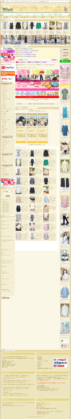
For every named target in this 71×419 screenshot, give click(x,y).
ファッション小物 (6, 119)
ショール (4, 122)
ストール (4, 124)
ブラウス (4, 95)
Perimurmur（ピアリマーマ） (7, 262)
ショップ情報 (15, 17)
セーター (4, 92)
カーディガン (5, 91)
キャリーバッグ (5, 142)
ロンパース (4, 170)
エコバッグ (4, 148)
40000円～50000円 (5, 208)
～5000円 (3, 201)
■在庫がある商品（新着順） (38, 103)
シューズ (20, 109)
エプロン (4, 106)
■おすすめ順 (47, 103)
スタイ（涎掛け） (5, 174)
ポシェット (4, 144)
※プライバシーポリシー (41, 414)
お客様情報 (6, 17)
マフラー (4, 125)
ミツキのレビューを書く (6, 290)
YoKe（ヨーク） (5, 284)
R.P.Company (4, 266)
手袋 (3, 131)
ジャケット (4, 88)
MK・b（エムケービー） (6, 255)
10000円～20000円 (5, 204)
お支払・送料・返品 (24, 17)
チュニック (4, 89)
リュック (4, 147)
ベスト (3, 101)
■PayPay (2, 70)
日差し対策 (4, 121)
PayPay (39, 362)
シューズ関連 (5, 111)
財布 (3, 150)
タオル (3, 160)
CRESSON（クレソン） (6, 228)
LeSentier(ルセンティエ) (6, 249)
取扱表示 (52, 17)
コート (3, 86)
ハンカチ (4, 161)
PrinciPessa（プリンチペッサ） (7, 261)
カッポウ (4, 107)
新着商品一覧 (64, 80)
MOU (3, 253)
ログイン (8, 62)
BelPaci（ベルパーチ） (6, 224)
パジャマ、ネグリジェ (6, 109)
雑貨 (31, 109)
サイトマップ (61, 17)
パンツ (3, 103)
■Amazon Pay (3, 76)
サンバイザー (5, 128)
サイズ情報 (34, 17)
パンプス (4, 112)
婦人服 (17, 109)
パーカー (4, 100)
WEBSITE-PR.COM (5, 289)
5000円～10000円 (5, 202)
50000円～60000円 (5, 210)
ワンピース (4, 97)
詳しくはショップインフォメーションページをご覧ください (49, 411)
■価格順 (52, 103)
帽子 (3, 127)
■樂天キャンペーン (5, 81)
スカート (4, 104)
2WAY (3, 168)
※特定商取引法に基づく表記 (42, 412)
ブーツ (3, 115)
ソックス (4, 176)
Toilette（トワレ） (5, 271)
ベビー (28, 109)
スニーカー (4, 117)
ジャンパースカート (6, 98)
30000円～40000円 (5, 207)
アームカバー (5, 130)
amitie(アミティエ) (5, 221)
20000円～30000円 (5, 205)
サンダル (4, 114)
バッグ (25, 109)
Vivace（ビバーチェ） (6, 278)
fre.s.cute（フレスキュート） (7, 236)
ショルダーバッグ (5, 141)
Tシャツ (3, 94)
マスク (3, 133)
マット (3, 157)
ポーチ (3, 145)
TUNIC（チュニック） (6, 273)
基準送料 (43, 17)
